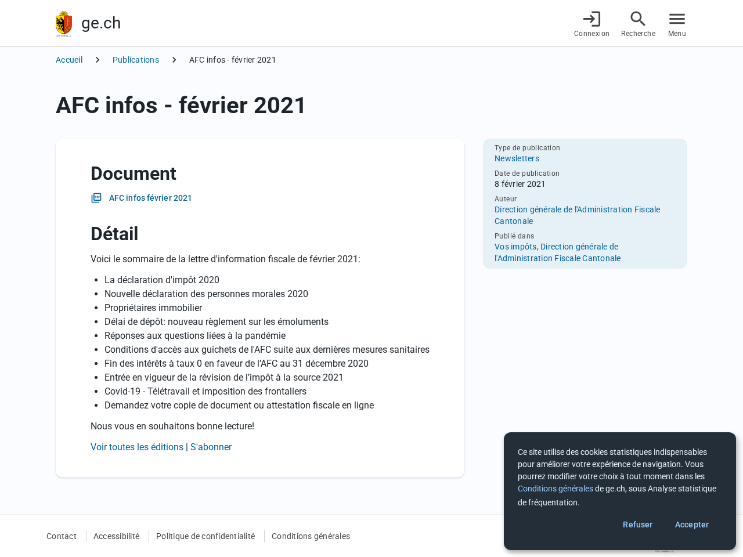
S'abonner (211, 447)
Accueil (69, 59)
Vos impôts (516, 246)
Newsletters (517, 158)
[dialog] (620, 491)
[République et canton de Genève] (64, 23)
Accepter (692, 524)
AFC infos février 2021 (150, 197)
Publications (136, 59)
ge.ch (101, 22)
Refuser (637, 524)
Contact (61, 536)
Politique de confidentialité (205, 536)
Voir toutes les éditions (137, 447)
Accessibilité (116, 536)
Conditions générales (311, 536)
